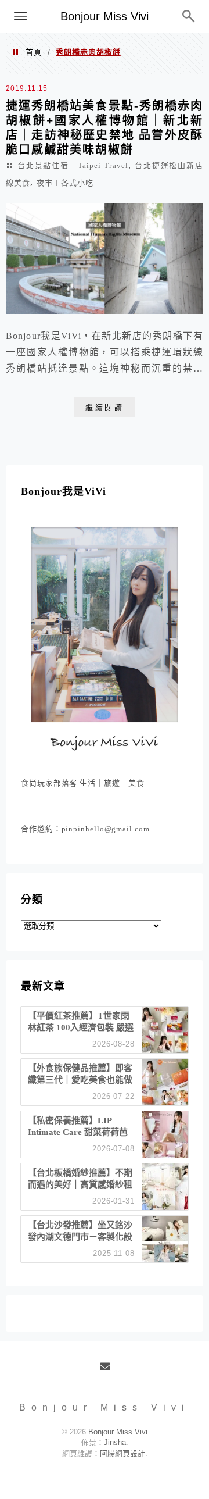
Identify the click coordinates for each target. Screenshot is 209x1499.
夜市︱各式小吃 (65, 183)
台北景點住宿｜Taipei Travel (72, 165)
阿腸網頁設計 (122, 1453)
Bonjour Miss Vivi (104, 16)
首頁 (34, 52)
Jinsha (115, 1442)
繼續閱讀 (104, 407)
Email (109, 1371)
